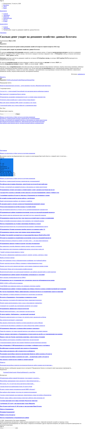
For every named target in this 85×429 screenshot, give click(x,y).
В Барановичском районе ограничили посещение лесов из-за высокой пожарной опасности (27, 212)
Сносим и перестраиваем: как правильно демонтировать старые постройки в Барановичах (25, 395)
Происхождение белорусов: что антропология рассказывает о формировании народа (24, 226)
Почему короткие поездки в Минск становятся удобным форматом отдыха (21, 263)
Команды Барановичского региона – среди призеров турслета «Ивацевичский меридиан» (25, 85)
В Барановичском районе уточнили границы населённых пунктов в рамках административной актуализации (33, 288)
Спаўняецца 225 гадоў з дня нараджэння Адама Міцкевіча (17, 403)
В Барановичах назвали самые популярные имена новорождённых (20, 232)
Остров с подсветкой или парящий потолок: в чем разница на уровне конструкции (23, 120)
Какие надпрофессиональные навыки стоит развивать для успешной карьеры (22, 221)
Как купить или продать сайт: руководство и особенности (17, 351)
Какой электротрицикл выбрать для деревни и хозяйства (16, 201)
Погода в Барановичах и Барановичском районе (14, 417)
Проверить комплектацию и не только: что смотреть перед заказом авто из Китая (23, 317)
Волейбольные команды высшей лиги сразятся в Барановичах (19, 348)
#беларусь (3, 77)
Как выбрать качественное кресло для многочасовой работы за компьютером (22, 123)
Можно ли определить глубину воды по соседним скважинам (17, 117)
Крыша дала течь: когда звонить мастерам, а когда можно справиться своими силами (24, 266)
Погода (5, 19)
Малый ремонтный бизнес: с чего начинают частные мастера (17, 311)
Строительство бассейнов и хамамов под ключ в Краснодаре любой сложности (22, 325)
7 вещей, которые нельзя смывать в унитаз (12, 252)
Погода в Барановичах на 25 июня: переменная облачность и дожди (20, 223)
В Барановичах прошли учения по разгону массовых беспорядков (20, 243)
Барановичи (3, 11)
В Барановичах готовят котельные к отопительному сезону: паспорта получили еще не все (27, 189)
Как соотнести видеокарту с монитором (11, 320)
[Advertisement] (42, 136)
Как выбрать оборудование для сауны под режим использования (18, 392)
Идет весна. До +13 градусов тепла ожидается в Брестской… (17, 383)
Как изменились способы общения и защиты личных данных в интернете (21, 246)
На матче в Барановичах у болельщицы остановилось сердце (18, 297)
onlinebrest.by (81, 74)
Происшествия (7, 18)
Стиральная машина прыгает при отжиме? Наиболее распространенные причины (23, 342)
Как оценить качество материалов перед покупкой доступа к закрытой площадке (23, 215)
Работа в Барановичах (7, 409)
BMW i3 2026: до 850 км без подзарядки (11, 283)
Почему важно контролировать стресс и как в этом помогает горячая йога (21, 303)
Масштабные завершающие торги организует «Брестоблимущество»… (20, 381)
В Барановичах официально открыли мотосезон (14, 308)
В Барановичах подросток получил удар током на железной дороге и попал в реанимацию (27, 218)
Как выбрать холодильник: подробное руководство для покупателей (19, 339)
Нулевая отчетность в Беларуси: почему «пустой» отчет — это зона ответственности (24, 240)
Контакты (6, 5)
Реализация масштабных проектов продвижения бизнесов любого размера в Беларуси (26, 354)
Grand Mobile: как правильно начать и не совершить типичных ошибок (20, 286)
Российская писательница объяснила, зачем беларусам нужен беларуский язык (22, 121)
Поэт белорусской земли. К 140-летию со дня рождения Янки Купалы (21, 406)
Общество (6, 16)
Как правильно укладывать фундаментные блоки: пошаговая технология (21, 300)
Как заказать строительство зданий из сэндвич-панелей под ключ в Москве (21, 322)
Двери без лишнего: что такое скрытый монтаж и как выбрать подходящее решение (23, 331)
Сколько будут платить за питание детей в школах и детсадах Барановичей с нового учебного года (29, 192)
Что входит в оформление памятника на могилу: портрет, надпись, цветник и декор (23, 255)
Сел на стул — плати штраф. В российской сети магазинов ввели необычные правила (24, 91)
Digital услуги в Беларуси (7, 415)
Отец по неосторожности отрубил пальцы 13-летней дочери (18, 206)
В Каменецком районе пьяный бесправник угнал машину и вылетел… (20, 378)
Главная (5, 13)
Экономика (6, 15)
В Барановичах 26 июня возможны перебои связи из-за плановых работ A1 (22, 229)
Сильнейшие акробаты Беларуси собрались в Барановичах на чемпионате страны (25, 195)
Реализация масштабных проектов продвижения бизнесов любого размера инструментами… (26, 365)
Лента (5, 6)
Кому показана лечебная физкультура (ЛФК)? (13, 277)
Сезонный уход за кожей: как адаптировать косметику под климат (19, 305)
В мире (5, 21)
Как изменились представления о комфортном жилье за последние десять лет (22, 249)
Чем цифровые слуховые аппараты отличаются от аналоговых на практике (21, 294)
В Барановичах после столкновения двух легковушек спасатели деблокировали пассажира (27, 280)
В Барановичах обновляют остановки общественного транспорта (19, 328)
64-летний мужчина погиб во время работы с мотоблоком (17, 198)
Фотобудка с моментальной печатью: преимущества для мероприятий (20, 118)
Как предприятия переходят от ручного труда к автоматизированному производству (24, 209)
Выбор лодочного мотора (7, 257)
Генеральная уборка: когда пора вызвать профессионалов (16, 269)
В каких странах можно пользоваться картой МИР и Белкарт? (17, 389)
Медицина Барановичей (7, 412)
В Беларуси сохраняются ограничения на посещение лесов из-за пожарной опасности (25, 238)
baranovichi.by (4, 24)
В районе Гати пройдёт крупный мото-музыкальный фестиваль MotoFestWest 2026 (25, 235)
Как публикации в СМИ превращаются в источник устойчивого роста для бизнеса (25, 345)
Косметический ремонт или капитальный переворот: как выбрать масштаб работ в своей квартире (28, 272)
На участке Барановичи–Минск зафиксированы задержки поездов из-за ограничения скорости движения (31, 291)
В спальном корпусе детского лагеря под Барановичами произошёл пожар (22, 204)
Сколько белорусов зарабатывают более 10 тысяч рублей (16, 386)
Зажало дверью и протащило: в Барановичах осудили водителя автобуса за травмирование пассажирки (31, 334)
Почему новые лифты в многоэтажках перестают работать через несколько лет (22, 398)
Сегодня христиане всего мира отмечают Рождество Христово (18, 400)
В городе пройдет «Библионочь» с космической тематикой (17, 314)
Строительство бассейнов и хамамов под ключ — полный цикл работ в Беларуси (24, 356)
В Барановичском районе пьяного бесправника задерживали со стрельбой (22, 274)
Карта (5, 8)
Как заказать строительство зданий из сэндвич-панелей (16, 359)
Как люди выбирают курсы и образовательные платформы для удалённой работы (23, 260)
